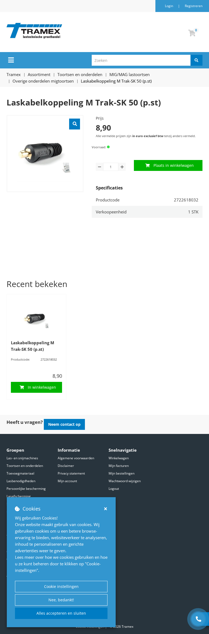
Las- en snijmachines (22, 458)
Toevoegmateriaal (20, 473)
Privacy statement (71, 473)
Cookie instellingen (61, 586)
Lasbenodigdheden (21, 481)
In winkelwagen (42, 387)
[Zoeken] (196, 60)
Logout (114, 488)
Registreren (193, 6)
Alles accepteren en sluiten (61, 613)
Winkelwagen (119, 458)
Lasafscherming (19, 496)
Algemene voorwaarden (76, 458)
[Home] (62, 30)
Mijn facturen (119, 465)
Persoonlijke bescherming (26, 488)
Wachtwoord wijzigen (125, 481)
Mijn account (67, 481)
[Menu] (11, 60)
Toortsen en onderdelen (25, 465)
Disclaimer (66, 465)
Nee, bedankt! (61, 599)
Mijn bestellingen (121, 473)
